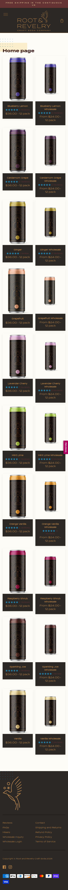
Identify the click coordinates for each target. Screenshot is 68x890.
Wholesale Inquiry (13, 837)
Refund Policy (43, 832)
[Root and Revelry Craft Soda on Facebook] (4, 867)
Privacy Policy (43, 837)
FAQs (6, 827)
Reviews (7, 823)
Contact (40, 823)
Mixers (6, 832)
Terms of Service (45, 841)
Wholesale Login (12, 841)
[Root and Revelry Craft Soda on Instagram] (10, 867)
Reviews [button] (66, 447)
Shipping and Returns (48, 827)
